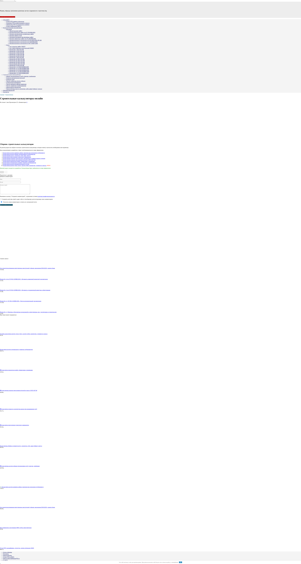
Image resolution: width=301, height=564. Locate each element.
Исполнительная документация (12, 27)
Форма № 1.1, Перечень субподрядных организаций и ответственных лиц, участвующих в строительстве (28, 312)
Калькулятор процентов (13, 87)
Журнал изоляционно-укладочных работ (21, 34)
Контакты (6, 92)
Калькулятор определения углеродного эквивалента (17, 157)
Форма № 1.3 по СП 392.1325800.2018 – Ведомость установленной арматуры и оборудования (25, 290)
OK (180, 562)
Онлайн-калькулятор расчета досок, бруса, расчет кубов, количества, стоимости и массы (23, 334)
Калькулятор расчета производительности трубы (16, 164)
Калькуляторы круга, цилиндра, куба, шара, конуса (16, 155)
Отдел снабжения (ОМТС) (13, 26)
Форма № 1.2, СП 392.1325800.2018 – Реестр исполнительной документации (20, 301)
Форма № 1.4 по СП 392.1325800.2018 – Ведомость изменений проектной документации (24, 279)
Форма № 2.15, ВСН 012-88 (17, 60)
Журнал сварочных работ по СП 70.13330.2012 (22, 38)
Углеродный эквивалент (13, 82)
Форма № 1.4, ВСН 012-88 (16, 54)
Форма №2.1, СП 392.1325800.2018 (19, 73)
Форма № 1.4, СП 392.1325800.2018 (19, 71)
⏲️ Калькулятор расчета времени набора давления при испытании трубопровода (22, 487)
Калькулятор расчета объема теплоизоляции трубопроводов (19, 154)
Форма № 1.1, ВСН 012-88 (16, 49)
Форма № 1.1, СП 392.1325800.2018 (19, 67)
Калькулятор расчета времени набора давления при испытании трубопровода (24, 153)
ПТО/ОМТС (6, 20)
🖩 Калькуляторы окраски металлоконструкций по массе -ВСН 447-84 (18, 390)
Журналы (9, 29)
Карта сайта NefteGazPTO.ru (11, 558)
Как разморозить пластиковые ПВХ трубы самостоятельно (16, 527)
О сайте (5, 560)
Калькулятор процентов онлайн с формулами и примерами (19, 161)
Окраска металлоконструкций (15, 78)
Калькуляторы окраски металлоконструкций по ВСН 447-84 (19, 160)
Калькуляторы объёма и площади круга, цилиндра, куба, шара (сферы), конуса (21, 446)
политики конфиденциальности (46, 196)
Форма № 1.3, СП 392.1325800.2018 (19, 70)
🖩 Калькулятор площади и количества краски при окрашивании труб (18, 409)
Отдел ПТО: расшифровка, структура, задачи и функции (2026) (17, 548)
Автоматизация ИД (9, 90)
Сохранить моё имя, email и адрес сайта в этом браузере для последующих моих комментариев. (27, 199)
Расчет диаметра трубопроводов (16, 85)
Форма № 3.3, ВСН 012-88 (16, 65)
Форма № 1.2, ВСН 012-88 (16, 51)
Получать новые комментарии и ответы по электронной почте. (20, 202)
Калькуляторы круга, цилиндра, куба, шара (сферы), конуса (24, 89)
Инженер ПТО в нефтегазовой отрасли (17, 23)
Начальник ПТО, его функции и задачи (17, 24)
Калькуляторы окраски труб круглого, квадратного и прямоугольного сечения (24, 158)
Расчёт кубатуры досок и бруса (15, 81)
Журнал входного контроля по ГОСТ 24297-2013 (23, 43)
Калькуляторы (7, 555)
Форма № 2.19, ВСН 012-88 (17, 62)
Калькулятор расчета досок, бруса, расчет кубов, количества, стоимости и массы (24, 165)
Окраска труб (10, 79)
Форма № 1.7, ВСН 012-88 (16, 57)
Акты (7, 45)
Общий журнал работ (15, 31)
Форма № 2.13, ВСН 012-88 (17, 59)
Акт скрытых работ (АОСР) (17, 46)
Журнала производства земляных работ (21, 37)
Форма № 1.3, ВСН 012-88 (16, 52)
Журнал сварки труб (15, 35)
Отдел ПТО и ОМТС (8, 557)
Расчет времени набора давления (16, 84)
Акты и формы (7, 552)
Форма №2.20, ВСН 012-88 (17, 63)
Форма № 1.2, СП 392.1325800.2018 (19, 68)
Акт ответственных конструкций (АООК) (21, 48)
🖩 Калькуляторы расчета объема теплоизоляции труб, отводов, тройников (20, 466)
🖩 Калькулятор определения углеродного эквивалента (14, 425)
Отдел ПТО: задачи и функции (15, 21)
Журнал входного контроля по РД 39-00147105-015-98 (25, 40)
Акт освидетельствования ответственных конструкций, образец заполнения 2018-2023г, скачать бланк (27, 268)
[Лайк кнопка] (2, 172)
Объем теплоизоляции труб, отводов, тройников (21, 76)
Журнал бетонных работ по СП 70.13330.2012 (22, 32)
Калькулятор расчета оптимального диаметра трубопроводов (16, 349)
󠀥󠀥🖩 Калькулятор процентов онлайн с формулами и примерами (16, 370)
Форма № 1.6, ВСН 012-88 (16, 56)
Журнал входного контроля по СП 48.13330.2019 (23, 42)
